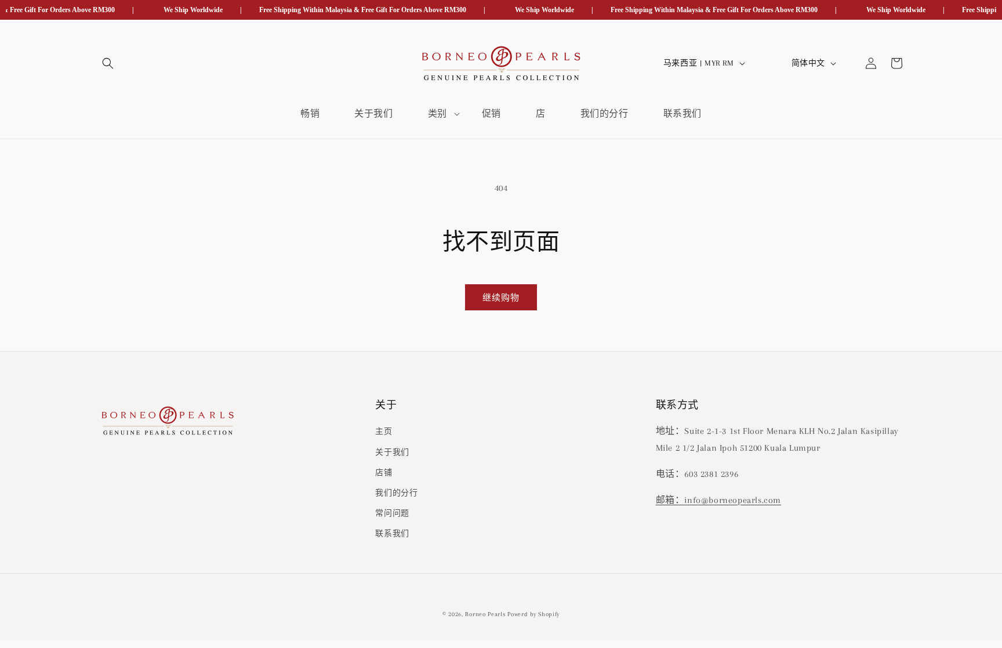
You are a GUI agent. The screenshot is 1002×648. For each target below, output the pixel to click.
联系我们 (392, 534)
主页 (383, 432)
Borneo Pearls (485, 614)
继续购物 (501, 297)
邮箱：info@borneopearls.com (718, 500)
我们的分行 (396, 492)
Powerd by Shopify (533, 614)
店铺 (383, 472)
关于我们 (392, 452)
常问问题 (392, 513)
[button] (108, 63)
